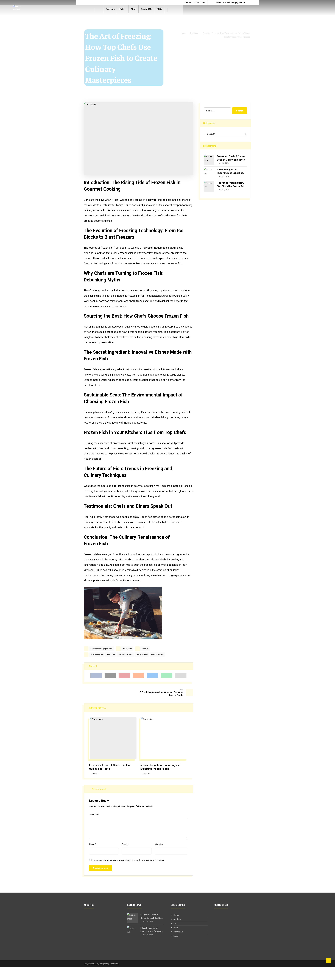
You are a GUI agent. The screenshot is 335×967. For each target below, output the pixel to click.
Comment (94, 814)
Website (159, 844)
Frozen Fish (111, 655)
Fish (175, 923)
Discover (145, 649)
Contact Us (178, 932)
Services (177, 919)
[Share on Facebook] (96, 675)
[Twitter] (102, 2)
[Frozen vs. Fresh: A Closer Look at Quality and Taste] (209, 160)
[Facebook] (91, 2)
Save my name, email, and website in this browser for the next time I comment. (129, 860)
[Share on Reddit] (138, 675)
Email (125, 844)
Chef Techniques (97, 655)
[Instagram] (96, 2)
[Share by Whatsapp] (166, 675)
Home (176, 915)
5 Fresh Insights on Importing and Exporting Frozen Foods (230, 172)
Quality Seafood (142, 655)
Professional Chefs (125, 655)
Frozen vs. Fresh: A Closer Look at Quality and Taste (150, 918)
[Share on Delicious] (152, 675)
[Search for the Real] (17, 10)
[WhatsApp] (107, 2)
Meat (176, 927)
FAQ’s (176, 936)
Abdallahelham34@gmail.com (102, 649)
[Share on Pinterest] (124, 675)
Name (92, 844)
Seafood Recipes (157, 655)
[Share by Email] (180, 675)
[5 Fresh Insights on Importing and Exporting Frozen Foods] (209, 173)
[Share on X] (110, 675)
